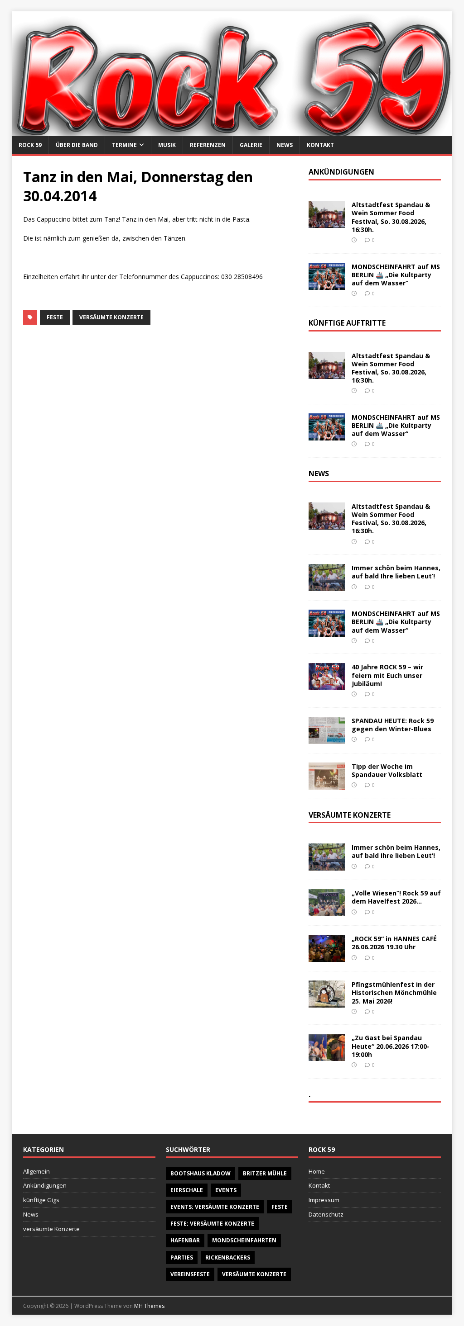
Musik (167, 145)
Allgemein (36, 1171)
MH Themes (149, 1306)
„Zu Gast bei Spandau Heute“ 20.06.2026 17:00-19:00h (391, 1045)
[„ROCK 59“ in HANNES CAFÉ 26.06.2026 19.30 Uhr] (327, 956)
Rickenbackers (227, 1257)
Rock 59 (30, 145)
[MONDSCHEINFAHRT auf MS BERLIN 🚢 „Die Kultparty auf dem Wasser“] (327, 284)
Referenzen (208, 145)
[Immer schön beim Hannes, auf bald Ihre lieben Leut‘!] (327, 586)
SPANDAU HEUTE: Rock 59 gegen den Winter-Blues (393, 724)
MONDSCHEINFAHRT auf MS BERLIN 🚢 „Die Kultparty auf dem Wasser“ (396, 274)
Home (317, 1171)
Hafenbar (185, 1240)
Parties (181, 1257)
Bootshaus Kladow (200, 1173)
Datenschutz (326, 1214)
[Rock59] (232, 131)
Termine (124, 145)
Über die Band (77, 145)
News (284, 145)
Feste (55, 317)
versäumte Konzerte (111, 317)
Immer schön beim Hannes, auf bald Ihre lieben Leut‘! (396, 572)
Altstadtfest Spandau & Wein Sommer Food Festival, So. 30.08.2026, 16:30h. (391, 217)
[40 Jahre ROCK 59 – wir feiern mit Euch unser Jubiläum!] (327, 685)
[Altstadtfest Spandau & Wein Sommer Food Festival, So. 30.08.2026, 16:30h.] (327, 222)
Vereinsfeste (190, 1274)
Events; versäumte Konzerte (214, 1207)
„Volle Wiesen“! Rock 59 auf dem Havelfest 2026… (396, 897)
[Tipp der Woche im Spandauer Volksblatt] (327, 784)
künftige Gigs (41, 1200)
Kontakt (320, 145)
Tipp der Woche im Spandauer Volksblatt (387, 770)
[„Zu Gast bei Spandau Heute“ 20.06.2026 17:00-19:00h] (327, 1055)
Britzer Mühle (265, 1173)
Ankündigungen (45, 1185)
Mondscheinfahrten (244, 1240)
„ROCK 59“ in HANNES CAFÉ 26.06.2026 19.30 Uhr (394, 942)
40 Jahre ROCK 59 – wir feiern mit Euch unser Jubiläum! (387, 675)
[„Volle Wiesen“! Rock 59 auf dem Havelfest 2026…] (327, 911)
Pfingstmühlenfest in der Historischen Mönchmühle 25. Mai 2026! (394, 992)
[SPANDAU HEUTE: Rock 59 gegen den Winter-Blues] (327, 738)
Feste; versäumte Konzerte (212, 1223)
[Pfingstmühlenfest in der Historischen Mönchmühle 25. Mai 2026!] (327, 1002)
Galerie (251, 145)
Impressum (324, 1200)
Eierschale (186, 1190)
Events (226, 1190)
